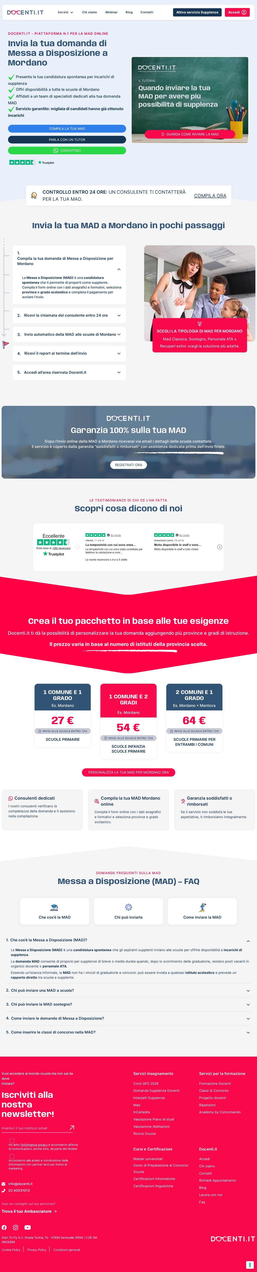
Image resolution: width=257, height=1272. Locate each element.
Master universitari (148, 1159)
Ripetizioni (207, 1105)
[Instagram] (16, 1227)
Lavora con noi (210, 1195)
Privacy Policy (37, 1250)
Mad (136, 1105)
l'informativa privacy (34, 1145)
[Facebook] (4, 1227)
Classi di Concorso (214, 1091)
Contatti (147, 12)
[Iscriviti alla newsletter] (72, 1127)
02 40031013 (19, 1190)
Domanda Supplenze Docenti (156, 1091)
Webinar (111, 12)
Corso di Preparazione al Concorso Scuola (160, 1168)
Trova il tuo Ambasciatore (27, 1211)
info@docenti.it (20, 1184)
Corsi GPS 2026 (145, 1084)
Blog (129, 12)
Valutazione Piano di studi (153, 1119)
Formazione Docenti (215, 1084)
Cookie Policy (11, 1250)
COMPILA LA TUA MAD (67, 129)
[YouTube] (27, 1227)
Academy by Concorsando (220, 1112)
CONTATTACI (71, 150)
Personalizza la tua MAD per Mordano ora (128, 772)
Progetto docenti (212, 1098)
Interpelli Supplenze (149, 1098)
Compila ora (210, 196)
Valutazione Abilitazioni (151, 1127)
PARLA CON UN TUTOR (67, 140)
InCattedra (141, 1112)
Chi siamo (89, 12)
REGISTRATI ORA (128, 465)
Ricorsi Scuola (144, 1134)
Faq (202, 1202)
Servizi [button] (63, 12)
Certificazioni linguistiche (153, 1186)
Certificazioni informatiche (154, 1179)
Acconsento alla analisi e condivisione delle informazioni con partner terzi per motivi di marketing (38, 1164)
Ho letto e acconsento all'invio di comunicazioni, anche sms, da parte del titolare (43, 1147)
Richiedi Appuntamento (217, 1180)
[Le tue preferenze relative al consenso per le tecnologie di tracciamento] (250, 1265)
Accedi (204, 1159)
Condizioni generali (66, 1250)
